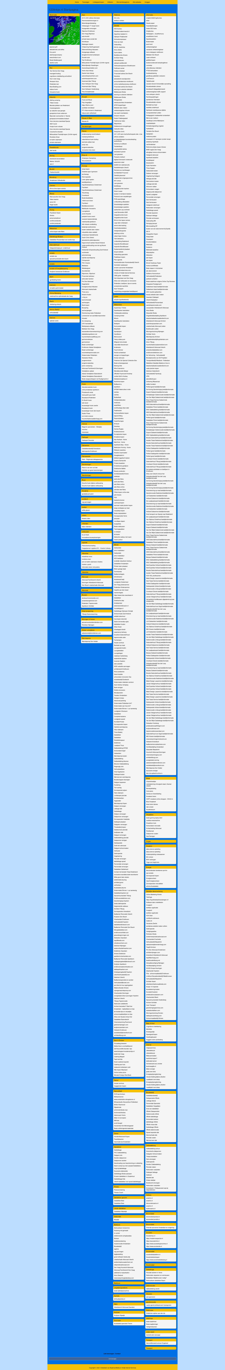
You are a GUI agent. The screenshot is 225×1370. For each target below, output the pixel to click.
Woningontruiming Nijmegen (155, 331)
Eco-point (53, 52)
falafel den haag (119, 1054)
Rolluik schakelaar (120, 353)
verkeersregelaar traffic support (155, 92)
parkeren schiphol (151, 279)
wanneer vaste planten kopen (123, 505)
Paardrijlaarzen (119, 1139)
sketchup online (119, 233)
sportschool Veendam (153, 100)
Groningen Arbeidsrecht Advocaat (92, 582)
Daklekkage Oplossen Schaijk (123, 611)
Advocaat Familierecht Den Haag (124, 1270)
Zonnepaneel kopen (152, 876)
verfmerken (117, 885)
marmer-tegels (118, 593)
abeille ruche (54, 63)
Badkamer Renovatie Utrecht (123, 914)
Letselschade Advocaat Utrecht (124, 1259)
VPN (147, 376)
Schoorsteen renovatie (153, 826)
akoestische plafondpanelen (90, 240)
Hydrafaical (149, 129)
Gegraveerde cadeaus (121, 906)
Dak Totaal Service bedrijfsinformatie (157, 581)
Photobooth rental (87, 392)
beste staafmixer (151, 1321)
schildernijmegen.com (153, 952)
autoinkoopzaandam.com (154, 324)
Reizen (84, 131)
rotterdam (85, 523)
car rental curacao (87, 416)
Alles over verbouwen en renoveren (125, 281)
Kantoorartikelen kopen (121, 413)
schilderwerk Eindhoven (121, 669)
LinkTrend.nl (150, 78)
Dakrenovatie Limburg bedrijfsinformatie (158, 589)
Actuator (84, 318)
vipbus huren (54, 89)
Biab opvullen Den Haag (57, 197)
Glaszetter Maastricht (152, 750)
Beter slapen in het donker (154, 268)
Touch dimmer (118, 350)
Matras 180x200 (55, 161)
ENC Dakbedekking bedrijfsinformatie (158, 410)
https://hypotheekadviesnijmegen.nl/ (157, 900)
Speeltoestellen (151, 39)
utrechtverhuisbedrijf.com (122, 975)
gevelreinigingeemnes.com (154, 1008)
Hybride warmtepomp (120, 727)
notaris (84, 515)
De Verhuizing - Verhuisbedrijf (155, 355)
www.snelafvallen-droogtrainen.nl (124, 1099)
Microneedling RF (151, 226)
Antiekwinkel (118, 603)
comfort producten (55, 221)
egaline (116, 1249)
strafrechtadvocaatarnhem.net (123, 1262)
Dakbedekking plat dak (121, 838)
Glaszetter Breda (151, 313)
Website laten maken (120, 108)
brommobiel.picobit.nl (153, 1219)
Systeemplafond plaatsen (122, 249)
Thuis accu (85, 292)
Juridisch (85, 499)
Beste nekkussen (119, 526)
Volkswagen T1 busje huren (90, 26)
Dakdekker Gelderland (121, 869)
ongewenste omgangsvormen (123, 178)
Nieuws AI (85, 121)
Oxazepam (149, 239)
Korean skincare (119, 358)
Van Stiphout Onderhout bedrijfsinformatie (159, 519)
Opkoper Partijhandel (120, 37)
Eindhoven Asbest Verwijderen (91, 347)
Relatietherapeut (119, 740)
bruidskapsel (150, 160)
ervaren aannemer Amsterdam (123, 268)
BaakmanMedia (115, 1368)
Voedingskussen (151, 1037)
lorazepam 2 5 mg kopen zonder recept (158, 139)
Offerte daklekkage (152, 1117)
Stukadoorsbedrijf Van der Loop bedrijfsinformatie (156, 477)
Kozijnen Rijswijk (119, 1315)
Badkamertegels (119, 574)
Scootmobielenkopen (153, 1257)
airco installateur (119, 550)
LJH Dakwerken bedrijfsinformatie (156, 496)
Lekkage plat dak (151, 184)
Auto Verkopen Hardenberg (90, 89)
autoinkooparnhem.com (89, 78)
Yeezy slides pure (119, 339)
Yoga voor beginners (152, 862)
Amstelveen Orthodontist (57, 180)
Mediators (85, 266)
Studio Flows (86, 413)
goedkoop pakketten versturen (155, 76)
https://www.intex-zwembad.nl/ (123, 595)
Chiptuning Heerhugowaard (90, 47)
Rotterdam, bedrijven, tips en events (125, 283)
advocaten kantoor (87, 279)
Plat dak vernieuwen (152, 218)
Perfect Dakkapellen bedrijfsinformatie (158, 448)
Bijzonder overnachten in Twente (60, 116)
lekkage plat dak (151, 179)
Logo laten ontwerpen (121, 223)
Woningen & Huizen (88, 619)
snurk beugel (118, 1123)
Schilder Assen (151, 981)
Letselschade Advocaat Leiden (155, 326)
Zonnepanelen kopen (120, 724)
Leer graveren (118, 154)
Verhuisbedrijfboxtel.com (121, 983)
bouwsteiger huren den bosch (91, 411)
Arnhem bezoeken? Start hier (123, 1006)
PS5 (115, 497)
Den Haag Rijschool (88, 34)
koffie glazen (86, 510)
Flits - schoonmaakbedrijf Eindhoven (157, 973)
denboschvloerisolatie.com (90, 598)
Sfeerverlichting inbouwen (90, 49)
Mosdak (116, 1220)
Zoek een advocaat (120, 846)
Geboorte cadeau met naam (122, 537)
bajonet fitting (118, 416)
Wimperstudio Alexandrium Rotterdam (126, 1102)
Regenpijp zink (118, 766)
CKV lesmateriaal (87, 324)
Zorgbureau (150, 31)
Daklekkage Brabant (56, 236)
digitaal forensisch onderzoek (123, 160)
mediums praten (151, 136)
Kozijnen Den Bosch (120, 917)
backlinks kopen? (151, 1058)
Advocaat (85, 577)
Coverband (85, 195)
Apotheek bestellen (152, 158)
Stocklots (117, 76)
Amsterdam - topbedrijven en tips (124, 1009)
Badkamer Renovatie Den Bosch (124, 927)
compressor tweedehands (90, 235)
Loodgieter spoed (119, 719)
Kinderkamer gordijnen (121, 466)
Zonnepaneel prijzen (120, 790)
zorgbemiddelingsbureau (154, 18)
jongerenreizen (86, 360)
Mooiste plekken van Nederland (60, 105)
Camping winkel (119, 316)
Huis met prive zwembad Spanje (60, 121)
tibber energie (150, 1069)
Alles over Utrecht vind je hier (155, 474)
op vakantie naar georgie (57, 111)
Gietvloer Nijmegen (120, 946)
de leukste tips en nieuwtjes (122, 1012)
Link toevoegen (109, 1354)
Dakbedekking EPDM (121, 748)
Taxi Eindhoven (87, 60)
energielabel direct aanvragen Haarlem (126, 996)
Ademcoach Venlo (120, 1115)
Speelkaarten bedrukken (121, 310)
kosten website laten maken (90, 230)
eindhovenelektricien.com (154, 353)
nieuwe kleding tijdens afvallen (155, 1077)
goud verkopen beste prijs (122, 1257)
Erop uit (84, 155)
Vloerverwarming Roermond (123, 1022)
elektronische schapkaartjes (122, 1236)
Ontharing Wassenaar (153, 381)
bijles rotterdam (86, 527)
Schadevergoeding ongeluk (154, 126)
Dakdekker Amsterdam (121, 564)
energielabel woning (152, 760)
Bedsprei (117, 324)
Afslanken (149, 255)
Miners (116, 318)
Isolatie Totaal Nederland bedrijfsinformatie (159, 440)
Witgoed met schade (120, 342)
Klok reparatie (86, 177)
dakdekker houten (119, 624)
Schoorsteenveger (120, 751)
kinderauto (117, 347)
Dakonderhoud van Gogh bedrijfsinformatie (159, 606)
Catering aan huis (119, 1064)
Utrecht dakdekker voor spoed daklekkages (127, 1182)
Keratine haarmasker (120, 453)
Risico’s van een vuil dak (89, 467)
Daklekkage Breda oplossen (123, 1174)
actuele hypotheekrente (121, 300)
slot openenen (150, 1297)
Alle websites (137, 2)
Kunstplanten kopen (120, 434)
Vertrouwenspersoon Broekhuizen (124, 66)
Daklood (149, 1175)
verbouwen (85, 532)
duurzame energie (152, 771)
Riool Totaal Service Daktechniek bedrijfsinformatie (156, 401)
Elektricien (117, 743)
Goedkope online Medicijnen (155, 121)
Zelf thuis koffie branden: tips (123, 1049)
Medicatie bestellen (152, 250)
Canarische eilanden (56, 132)
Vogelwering (118, 856)
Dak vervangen (151, 1159)
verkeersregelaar (151, 47)
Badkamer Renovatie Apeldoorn (124, 959)
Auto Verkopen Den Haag (90, 84)
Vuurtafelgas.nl (118, 608)
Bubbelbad (117, 397)
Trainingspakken (119, 529)
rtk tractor (117, 534)
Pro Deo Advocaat (87, 281)
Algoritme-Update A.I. (120, 34)
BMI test (116, 1120)
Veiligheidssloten (151, 1327)
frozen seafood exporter (121, 1062)
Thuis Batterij (118, 732)
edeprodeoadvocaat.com (122, 1265)
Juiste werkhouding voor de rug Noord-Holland (94, 246)
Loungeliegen (118, 653)
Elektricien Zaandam (120, 951)
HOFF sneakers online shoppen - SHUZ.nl (159, 799)
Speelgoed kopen (151, 1034)
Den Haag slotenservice (121, 585)
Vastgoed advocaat (152, 155)
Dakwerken (85, 445)
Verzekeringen (86, 126)
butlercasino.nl (150, 1209)
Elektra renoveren (119, 690)
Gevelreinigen (86, 464)
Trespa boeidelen (151, 1156)
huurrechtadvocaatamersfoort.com (156, 345)
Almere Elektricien (120, 954)
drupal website (118, 252)
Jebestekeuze (150, 1050)
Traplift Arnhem (151, 947)
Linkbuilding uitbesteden (121, 202)
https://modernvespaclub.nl (154, 1238)
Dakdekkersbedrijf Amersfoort (91, 449)
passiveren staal (119, 162)
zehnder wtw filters (120, 490)
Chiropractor (86, 260)
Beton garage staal (120, 569)
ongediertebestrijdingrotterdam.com (157, 339)
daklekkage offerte (152, 1122)
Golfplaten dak (118, 832)
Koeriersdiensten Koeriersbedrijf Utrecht (126, 262)
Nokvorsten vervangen (153, 208)
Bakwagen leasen (87, 44)
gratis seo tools (151, 1071)
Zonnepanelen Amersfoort (122, 911)
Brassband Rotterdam (89, 398)
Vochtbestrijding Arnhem (153, 966)
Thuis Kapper (150, 168)
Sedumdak (117, 1216)
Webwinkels (118, 305)
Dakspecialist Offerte (152, 1098)
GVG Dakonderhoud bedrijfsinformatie (158, 404)
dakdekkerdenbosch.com (122, 925)
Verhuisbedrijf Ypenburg (153, 374)
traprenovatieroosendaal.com (155, 731)
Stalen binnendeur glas (121, 622)
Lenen (116, 296)
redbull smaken (151, 384)
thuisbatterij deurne (120, 888)
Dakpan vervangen (120, 806)
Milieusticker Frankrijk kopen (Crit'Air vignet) (63, 134)
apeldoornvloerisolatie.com (122, 956)
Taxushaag (85, 193)
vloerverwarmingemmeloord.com (156, 739)
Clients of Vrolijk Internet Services (124, 273)
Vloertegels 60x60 (119, 629)
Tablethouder (150, 81)
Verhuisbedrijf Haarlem (121, 922)
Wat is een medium (152, 118)
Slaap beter (149, 237)
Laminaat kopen (119, 503)
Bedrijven (117, 1225)
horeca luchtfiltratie (152, 266)
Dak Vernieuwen (151, 200)
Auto (83, 15)
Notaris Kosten (86, 295)
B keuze (116, 424)
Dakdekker (117, 598)
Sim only (117, 18)
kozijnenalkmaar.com (152, 728)
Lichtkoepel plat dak (120, 795)
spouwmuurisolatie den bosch (59, 259)
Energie (148, 867)
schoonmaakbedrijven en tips (123, 1014)
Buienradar (53, 15)
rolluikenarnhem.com (120, 943)
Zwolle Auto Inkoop (88, 73)
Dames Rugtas (118, 429)
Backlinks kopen (119, 381)
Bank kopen (85, 305)
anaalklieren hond (152, 36)
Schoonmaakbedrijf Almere (154, 1018)
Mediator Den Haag (88, 329)
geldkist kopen (150, 60)
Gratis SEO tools (151, 28)
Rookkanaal (150, 831)
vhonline (84, 429)
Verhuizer (117, 851)
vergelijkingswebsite (120, 1288)
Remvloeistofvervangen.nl (90, 20)
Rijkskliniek (117, 1107)
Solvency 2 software (120, 144)
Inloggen (147, 2)
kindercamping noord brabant (91, 134)
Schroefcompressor (120, 39)
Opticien (52, 318)
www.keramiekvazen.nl (121, 606)
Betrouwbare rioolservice (122, 1228)
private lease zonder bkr (89, 39)
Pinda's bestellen (119, 463)
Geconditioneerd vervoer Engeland (157, 1343)
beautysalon (150, 163)
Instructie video (118, 129)
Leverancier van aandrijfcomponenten (93, 316)
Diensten (149, 1294)
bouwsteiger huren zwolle (90, 405)
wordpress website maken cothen (156, 926)
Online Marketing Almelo (154, 894)
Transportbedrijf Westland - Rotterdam (158, 360)
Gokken (148, 1195)
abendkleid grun (151, 379)
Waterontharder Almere (121, 988)
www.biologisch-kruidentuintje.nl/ (124, 1051)
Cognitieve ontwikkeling (153, 1026)
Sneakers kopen (119, 437)
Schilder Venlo (150, 334)
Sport (51, 277)
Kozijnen (117, 1312)
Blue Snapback (151, 802)
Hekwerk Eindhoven (120, 1030)
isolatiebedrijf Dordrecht (121, 680)
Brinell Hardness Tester (153, 263)
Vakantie (52, 97)
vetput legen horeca (120, 236)
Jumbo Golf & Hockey (121, 376)
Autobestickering (151, 73)
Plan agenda (118, 260)
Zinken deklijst (150, 1180)
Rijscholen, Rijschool (88, 273)
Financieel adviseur (88, 276)
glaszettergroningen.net (121, 935)
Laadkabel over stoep (153, 1079)
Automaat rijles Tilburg (89, 81)
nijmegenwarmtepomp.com (122, 990)
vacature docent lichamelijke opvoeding (158, 84)
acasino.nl (149, 1198)
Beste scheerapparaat (121, 363)
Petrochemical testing (88, 546)
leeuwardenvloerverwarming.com (92, 331)
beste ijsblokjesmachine (121, 1291)
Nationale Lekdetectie (121, 1004)
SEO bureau (118, 29)
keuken (84, 507)
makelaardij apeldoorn (89, 222)
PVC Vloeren (86, 263)
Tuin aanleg (117, 788)
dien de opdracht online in (154, 773)
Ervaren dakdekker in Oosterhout (124, 1176)
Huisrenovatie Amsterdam (122, 1244)
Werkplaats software (88, 326)
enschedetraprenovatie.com (90, 353)
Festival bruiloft (54, 172)
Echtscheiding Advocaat (153, 828)
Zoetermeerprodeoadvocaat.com (156, 937)
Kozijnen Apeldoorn (120, 964)
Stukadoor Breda (87, 358)
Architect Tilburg (119, 909)
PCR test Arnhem (119, 1094)
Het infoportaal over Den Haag (123, 278)
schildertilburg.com (120, 1035)
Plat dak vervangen (120, 859)
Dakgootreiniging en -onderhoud (60, 248)
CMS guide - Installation (121, 275)
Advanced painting (120, 701)
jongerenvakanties (87, 147)
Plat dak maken (151, 1167)
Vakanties (85, 553)
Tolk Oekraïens (118, 239)
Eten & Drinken (119, 1040)
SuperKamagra (119, 421)
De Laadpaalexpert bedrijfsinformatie (157, 501)
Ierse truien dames (152, 804)
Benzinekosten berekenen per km (156, 870)
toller (147, 20)
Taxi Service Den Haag (57, 71)
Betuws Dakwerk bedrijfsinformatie (157, 545)
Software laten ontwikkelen (154, 902)
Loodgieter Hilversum (120, 711)
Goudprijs (85, 491)
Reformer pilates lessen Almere (156, 147)
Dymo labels (118, 52)
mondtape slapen (119, 521)
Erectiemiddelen (151, 242)
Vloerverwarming (87, 611)
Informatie (149, 15)
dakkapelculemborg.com (154, 1016)
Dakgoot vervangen (120, 835)
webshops (149, 1318)
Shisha (52, 215)
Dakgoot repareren (120, 782)
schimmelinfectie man (121, 1110)
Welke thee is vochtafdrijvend (123, 1046)
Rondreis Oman (55, 137)
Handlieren (117, 334)
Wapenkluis (117, 124)
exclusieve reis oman (88, 150)
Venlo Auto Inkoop (87, 71)
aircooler (117, 519)
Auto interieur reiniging (121, 685)
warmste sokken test (88, 142)
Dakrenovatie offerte (152, 1114)
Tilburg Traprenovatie (120, 1001)
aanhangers (85, 302)
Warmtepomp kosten (120, 756)
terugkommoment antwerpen (91, 55)
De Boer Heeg (118, 58)
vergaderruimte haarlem (121, 189)
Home (77, 2)
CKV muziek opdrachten (153, 292)
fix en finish (85, 535)
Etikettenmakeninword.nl (121, 31)
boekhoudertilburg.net (153, 960)
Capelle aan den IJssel (121, 590)
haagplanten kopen (120, 1086)
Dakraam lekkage (151, 215)
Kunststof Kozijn (119, 722)
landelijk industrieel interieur (123, 561)
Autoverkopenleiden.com (89, 68)
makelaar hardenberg (120, 656)
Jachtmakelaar (150, 144)
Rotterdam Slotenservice (121, 587)
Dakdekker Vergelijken (153, 1106)
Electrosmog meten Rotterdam (91, 313)
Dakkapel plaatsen (120, 822)
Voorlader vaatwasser (121, 265)
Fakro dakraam (118, 793)
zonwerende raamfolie (121, 286)
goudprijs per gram (88, 494)
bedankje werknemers (89, 227)
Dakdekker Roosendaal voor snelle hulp (62, 240)
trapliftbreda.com (119, 940)
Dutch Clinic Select (88, 237)
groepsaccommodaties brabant (59, 119)
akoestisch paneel (119, 152)
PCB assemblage (119, 199)
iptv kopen (149, 258)
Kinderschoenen (119, 432)
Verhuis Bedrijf (54, 309)
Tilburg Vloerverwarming (89, 614)
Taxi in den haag (55, 79)
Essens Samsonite (120, 461)
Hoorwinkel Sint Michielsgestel (123, 1126)
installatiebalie (150, 123)
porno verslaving (87, 366)
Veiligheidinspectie (120, 231)
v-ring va (84, 297)
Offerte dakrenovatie (152, 1130)
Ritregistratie (118, 100)
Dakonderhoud (54, 245)
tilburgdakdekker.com (120, 930)
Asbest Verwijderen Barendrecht (92, 374)
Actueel (84, 97)
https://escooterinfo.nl (152, 1241)
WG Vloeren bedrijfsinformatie (155, 629)
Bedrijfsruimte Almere (120, 55)
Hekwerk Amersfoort (152, 742)
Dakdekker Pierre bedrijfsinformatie (157, 407)
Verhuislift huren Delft (88, 395)
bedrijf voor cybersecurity (122, 165)
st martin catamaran (56, 140)
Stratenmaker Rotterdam (89, 355)
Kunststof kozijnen (152, 992)
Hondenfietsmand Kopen (122, 1136)
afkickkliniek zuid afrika (57, 49)
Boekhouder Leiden (152, 329)
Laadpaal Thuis (119, 745)
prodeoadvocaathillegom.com (155, 726)
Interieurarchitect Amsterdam (123, 102)
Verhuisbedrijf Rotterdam (154, 276)
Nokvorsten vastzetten (153, 1170)
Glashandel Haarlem (152, 971)
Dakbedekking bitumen (121, 761)
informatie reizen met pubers (91, 567)
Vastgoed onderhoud (152, 205)
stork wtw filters (119, 479)
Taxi (51, 68)
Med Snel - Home (119, 442)
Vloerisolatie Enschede (153, 939)
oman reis (85, 145)
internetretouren (119, 60)
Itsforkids (149, 1029)
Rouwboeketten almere (153, 86)
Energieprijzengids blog (153, 1074)
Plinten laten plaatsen (121, 566)
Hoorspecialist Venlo (120, 516)
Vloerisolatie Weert (152, 997)
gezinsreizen (86, 342)
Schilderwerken (119, 798)
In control (117, 1233)
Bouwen (84, 595)
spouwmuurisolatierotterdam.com (92, 622)
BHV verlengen (151, 860)
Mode (148, 778)
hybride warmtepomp (88, 258)
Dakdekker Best (119, 1201)
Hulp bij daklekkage (120, 1168)
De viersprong (86, 321)
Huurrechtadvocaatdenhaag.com (92, 419)
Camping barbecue (88, 137)
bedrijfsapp (117, 186)
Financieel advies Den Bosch (123, 73)
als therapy (85, 174)
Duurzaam (117, 1320)
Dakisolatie (117, 548)
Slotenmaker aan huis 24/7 (122, 706)
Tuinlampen (117, 640)
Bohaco (116, 1238)
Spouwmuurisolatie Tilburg (122, 896)
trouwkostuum (150, 809)
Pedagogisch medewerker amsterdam (158, 115)
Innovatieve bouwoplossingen (91, 537)
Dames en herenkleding (153, 794)
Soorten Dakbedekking (153, 1164)
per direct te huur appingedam (123, 985)
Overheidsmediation (120, 228)
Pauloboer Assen (55, 213)
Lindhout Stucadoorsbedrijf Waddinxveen (159, 976)
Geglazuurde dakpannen (154, 192)
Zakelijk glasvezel (119, 175)
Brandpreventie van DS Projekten (156, 358)
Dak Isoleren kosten (152, 181)
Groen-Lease (118, 191)
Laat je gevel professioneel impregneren (158, 1305)
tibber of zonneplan (120, 1118)
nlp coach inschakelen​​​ (121, 113)
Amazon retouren (119, 116)
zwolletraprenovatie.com (153, 305)
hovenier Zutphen (119, 661)
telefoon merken (119, 20)
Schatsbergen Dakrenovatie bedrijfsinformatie (160, 395)
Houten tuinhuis (119, 643)
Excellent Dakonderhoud (122, 635)
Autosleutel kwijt (119, 579)
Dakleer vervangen (152, 173)
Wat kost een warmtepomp (122, 777)
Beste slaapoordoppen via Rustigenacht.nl (95, 379)
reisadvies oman (87, 556)
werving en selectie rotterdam (123, 89)
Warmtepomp (86, 638)
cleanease (85, 432)
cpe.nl (52, 164)
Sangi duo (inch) (119, 131)
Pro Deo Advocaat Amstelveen (155, 950)
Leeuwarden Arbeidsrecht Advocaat (157, 308)
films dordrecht (86, 161)
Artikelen (110, 2)
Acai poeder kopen (120, 326)
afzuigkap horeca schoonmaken (156, 152)
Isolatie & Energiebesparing (59, 268)
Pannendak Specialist (153, 1103)
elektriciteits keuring (120, 880)
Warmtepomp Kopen (120, 803)
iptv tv (148, 231)
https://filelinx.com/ (87, 105)
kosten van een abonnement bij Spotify (158, 229)
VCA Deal (149, 916)
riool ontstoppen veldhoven (154, 52)
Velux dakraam (118, 730)
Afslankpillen (150, 252)
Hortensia (117, 403)
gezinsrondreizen (87, 339)
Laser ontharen (151, 57)
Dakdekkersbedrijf (152, 1095)
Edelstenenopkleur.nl (120, 379)
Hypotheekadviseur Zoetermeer (92, 185)
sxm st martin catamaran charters (92, 562)
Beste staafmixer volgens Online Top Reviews (160, 281)
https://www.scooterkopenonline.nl (157, 1244)
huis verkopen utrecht (153, 94)
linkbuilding (117, 44)
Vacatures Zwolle (151, 923)
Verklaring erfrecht (55, 304)
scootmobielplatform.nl (153, 1254)
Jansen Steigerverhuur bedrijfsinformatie (158, 597)
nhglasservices (151, 1048)
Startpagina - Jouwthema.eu (155, 34)
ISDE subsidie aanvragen (122, 666)
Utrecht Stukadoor (152, 300)
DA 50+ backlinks (119, 47)
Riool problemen (119, 672)
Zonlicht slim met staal (153, 1335)
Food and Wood (87, 100)
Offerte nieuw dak (151, 1124)
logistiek (84, 542)
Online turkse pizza (120, 1072)
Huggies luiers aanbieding (154, 1040)
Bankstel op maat (119, 645)
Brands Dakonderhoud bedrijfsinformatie (158, 438)
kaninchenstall (86, 300)
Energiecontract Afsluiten (90, 287)
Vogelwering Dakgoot (153, 176)
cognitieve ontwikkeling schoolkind (60, 76)
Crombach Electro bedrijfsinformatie (157, 459)
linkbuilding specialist (121, 254)
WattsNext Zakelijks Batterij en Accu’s (158, 363)
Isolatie (52, 253)
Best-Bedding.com (55, 87)
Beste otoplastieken (120, 513)
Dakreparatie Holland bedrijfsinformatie (158, 586)
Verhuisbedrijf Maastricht (154, 942)
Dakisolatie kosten (152, 171)
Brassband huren (87, 408)
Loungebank (86, 211)
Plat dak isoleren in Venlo (154, 1273)
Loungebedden (119, 651)
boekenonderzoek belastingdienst (156, 63)
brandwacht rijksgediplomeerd (155, 89)
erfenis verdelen (119, 137)
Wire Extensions (119, 368)
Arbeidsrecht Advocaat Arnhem (156, 321)
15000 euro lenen (87, 201)
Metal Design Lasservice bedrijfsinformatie (159, 578)
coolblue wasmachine (153, 820)
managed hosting (55, 73)
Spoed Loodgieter (151, 194)
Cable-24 (149, 921)
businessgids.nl (151, 1066)
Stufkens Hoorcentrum (153, 273)
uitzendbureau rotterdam (153, 68)
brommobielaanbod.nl (153, 1217)
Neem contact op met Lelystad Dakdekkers (127, 1166)
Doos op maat (118, 42)
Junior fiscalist (86, 214)
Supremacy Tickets (120, 308)
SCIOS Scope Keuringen (154, 968)
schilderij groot (118, 882)
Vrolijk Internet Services (128, 1368)
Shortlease (85, 42)
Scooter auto (86, 57)
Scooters (149, 1232)
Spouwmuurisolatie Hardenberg (156, 1000)
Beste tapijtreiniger (152, 1324)
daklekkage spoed (120, 861)
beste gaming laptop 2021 (154, 818)
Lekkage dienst (151, 1101)
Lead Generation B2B (121, 212)
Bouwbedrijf (117, 1246)
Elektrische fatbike (120, 468)
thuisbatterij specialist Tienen (123, 1323)
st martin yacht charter (56, 288)
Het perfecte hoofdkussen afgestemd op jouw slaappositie (160, 600)
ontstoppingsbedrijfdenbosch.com (124, 961)
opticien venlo (54, 321)
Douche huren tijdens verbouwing (92, 483)
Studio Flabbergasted (121, 118)
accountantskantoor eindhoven (123, 81)
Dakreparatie (86, 456)
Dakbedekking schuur (153, 1149)
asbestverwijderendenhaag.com (156, 944)
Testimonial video (119, 121)
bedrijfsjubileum (87, 182)
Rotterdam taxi (54, 84)
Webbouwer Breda (120, 92)
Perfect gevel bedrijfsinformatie (155, 387)
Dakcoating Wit (151, 221)
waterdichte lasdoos (120, 658)
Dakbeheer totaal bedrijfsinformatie (157, 287)
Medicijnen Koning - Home (122, 447)
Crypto (148, 841)
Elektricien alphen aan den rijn (155, 1313)
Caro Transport (151, 1005)
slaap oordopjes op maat (121, 508)
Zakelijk (116, 26)
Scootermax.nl (150, 1236)
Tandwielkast (118, 146)
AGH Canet (53, 124)
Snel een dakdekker (152, 1109)
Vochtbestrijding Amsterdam (155, 747)
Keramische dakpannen (153, 1151)
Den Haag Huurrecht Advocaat (123, 1267)
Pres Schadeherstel (88, 92)
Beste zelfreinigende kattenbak (123, 1128)
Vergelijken (149, 814)
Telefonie (117, 15)
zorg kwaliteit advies (120, 149)
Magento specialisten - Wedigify (92, 427)
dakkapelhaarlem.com (121, 969)
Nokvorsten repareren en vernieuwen (157, 1275)
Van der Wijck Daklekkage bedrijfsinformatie (160, 604)
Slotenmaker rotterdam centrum (124, 682)
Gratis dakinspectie (120, 903)
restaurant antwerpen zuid (122, 1067)
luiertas (116, 392)
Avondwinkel (86, 271)
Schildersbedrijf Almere (121, 474)
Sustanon (149, 247)
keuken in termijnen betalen (122, 194)
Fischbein (85, 187)
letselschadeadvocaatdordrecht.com (157, 318)
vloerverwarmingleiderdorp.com (124, 1278)
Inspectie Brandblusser (121, 244)
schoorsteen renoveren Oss (122, 677)
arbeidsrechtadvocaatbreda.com (156, 984)
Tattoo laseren (54, 199)
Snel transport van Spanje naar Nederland (159, 514)
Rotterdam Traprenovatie (89, 603)
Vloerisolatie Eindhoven (121, 919)
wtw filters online (119, 484)
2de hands (53, 150)
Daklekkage (118, 811)
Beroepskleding (151, 788)
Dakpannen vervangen (121, 817)
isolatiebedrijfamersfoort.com (123, 1033)
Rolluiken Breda (151, 934)
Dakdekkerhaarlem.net (121, 893)
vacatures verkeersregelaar (154, 49)
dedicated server (151, 1061)
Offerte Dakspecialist (152, 1111)
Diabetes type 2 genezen (89, 172)
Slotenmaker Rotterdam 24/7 (123, 703)
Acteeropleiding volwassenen (155, 854)
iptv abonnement (151, 271)
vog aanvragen (86, 502)
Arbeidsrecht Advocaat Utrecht (155, 347)
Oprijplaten (149, 134)
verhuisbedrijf (54, 313)
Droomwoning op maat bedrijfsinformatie (158, 490)
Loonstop (149, 65)
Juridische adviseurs (152, 918)
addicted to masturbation (121, 1273)
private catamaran (55, 142)
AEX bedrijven (118, 558)
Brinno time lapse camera (58, 188)
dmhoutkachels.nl (119, 1299)
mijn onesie (149, 807)
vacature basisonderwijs (89, 219)
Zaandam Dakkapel (152, 297)
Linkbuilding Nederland (121, 241)
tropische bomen (119, 500)
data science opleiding (153, 849)
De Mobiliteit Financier (121, 173)
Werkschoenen (118, 1097)
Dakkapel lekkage (152, 1172)
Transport (149, 1340)
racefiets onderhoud (152, 107)
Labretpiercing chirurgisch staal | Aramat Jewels (158, 785)
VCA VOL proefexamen (153, 576)
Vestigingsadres (151, 931)
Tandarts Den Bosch (152, 131)
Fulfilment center (119, 68)
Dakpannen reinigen (120, 840)
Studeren (149, 846)
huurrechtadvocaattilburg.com (91, 337)
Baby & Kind (150, 1023)
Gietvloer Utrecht (119, 977)
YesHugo (149, 897)
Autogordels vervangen (89, 28)
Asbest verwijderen (88, 630)
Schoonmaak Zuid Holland (122, 614)
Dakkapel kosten (119, 774)
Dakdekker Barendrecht (121, 1019)
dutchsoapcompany (56, 55)
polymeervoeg (86, 255)
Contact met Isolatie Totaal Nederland (126, 872)
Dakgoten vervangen (120, 824)
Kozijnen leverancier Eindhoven (60, 272)
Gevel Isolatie (118, 674)
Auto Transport (118, 289)
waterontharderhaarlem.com (123, 948)
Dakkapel (85, 437)
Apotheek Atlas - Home (121, 445)
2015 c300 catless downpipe (91, 18)
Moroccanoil (118, 337)
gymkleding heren (55, 280)
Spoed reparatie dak (152, 1132)
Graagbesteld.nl (119, 455)
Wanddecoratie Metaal (121, 371)
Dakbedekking (118, 759)
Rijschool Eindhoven (88, 31)
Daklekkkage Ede (119, 1179)
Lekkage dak (118, 809)
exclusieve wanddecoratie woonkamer (126, 874)
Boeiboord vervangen (153, 1183)
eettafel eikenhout (119, 616)
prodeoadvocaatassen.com (154, 995)
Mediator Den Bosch (152, 55)
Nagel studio (54, 205)
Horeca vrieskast (119, 71)
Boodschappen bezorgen (122, 780)
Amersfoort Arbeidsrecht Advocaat (157, 955)
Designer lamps (119, 698)
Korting (52, 155)
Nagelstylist (85, 284)
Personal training (119, 1190)
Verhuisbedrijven (119, 769)
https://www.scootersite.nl (154, 1246)
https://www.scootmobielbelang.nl (156, 1260)
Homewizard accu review (154, 1064)
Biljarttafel (117, 329)
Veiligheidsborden (119, 400)
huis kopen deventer (120, 619)
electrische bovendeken (57, 159)
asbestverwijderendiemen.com (91, 633)
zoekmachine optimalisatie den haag (61, 296)
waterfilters (117, 405)
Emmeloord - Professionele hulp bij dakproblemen (157, 1189)
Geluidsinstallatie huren (89, 387)
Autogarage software (88, 52)
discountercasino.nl (152, 1203)
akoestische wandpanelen (122, 79)
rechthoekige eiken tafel (121, 408)
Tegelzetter (117, 801)
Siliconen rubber (151, 187)
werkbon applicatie (152, 908)
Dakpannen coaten (152, 834)
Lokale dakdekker (120, 1208)
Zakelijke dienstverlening (154, 891)
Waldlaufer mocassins (89, 208)
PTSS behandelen (152, 71)
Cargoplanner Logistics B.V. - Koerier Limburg (96, 548)
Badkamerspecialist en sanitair (123, 980)
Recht (52, 301)
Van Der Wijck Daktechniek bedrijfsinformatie (160, 397)
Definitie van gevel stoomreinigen (92, 470)
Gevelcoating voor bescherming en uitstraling (128, 1163)
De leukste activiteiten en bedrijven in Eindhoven (157, 470)
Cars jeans (149, 791)
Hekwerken (117, 753)
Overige (84, 166)
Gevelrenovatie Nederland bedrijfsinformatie (160, 493)
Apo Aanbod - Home (120, 439)
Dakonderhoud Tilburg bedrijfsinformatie (158, 461)
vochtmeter (85, 252)
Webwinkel (53, 228)
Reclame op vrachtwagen (122, 170)
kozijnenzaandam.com (121, 1027)
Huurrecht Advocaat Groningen (156, 752)
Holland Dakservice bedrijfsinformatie (158, 498)
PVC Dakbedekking (120, 1153)
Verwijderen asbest (88, 371)
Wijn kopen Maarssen (121, 1070)
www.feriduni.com (55, 57)
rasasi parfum (118, 540)
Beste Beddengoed (56, 60)
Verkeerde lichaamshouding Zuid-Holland (95, 250)
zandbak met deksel (88, 108)
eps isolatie (149, 873)
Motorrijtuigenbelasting (89, 23)
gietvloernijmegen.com (121, 1025)
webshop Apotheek (152, 142)
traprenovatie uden (120, 637)
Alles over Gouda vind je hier (123, 1017)
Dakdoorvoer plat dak (120, 830)
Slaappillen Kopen (152, 234)
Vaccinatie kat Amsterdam (122, 1142)
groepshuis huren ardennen (58, 113)
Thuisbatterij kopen (120, 827)
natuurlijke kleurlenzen (121, 345)
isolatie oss (53, 256)
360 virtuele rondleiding (89, 224)
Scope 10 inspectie (152, 987)
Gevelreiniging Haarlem (121, 901)
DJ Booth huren (87, 400)
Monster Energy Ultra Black (122, 1075)
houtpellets (117, 524)
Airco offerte (118, 50)
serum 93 (53, 202)
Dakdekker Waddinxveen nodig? (156, 1278)
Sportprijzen (118, 331)
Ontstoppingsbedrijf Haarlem (123, 972)
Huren (84, 384)
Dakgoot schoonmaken (121, 848)
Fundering (117, 785)
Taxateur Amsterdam (120, 695)
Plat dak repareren (152, 213)
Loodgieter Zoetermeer (121, 582)
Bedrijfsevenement (88, 206)
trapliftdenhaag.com (152, 958)
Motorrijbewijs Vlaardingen (90, 65)
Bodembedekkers (87, 198)
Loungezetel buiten (120, 648)
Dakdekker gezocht (120, 1197)
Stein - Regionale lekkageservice (92, 459)
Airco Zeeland (118, 1275)
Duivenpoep (118, 571)
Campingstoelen (55, 108)
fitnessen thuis (54, 81)
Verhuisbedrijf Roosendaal (154, 302)
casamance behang (120, 632)
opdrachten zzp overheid (121, 210)
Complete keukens (120, 716)
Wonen (116, 545)
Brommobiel (150, 1214)
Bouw (84, 480)
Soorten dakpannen (120, 1158)
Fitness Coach (118, 1192)
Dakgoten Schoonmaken (154, 1154)
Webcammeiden (151, 1056)
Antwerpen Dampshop (89, 158)
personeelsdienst (55, 218)
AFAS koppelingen (120, 105)
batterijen (117, 476)
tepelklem (117, 387)
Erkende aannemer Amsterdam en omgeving (160, 1227)
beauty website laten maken (155, 295)
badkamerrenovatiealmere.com (156, 744)
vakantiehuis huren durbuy (90, 139)
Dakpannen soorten (120, 1160)
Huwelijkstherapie (151, 26)
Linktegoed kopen (98, 2)
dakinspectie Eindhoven (89, 451)
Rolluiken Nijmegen (88, 625)
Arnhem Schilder (151, 1002)
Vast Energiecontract (152, 881)
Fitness (116, 1187)
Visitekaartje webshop (121, 313)
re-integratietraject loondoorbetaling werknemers (125, 140)
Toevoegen (85, 2)
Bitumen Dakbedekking (121, 764)
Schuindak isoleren (152, 1119)
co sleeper (117, 532)
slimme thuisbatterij (152, 886)
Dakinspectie (118, 853)
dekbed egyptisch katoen (122, 458)
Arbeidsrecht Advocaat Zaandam (124, 1307)
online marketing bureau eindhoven (125, 84)
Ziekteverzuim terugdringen (122, 126)
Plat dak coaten (151, 1138)
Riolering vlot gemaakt (121, 1230)
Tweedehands (54, 147)
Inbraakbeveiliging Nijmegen (155, 963)
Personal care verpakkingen (123, 196)
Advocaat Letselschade (89, 289)
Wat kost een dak (151, 1140)
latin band (85, 403)
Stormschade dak (151, 1135)
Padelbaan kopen (119, 257)
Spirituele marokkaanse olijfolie (156, 110)
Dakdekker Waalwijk (120, 1211)
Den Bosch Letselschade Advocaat (93, 585)
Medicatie (149, 244)
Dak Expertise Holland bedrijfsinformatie (158, 565)
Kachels (116, 1296)
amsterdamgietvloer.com (89, 601)
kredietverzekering (120, 1241)
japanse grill (53, 47)
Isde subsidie (118, 664)
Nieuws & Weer (87, 118)
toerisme (52, 285)
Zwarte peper (150, 23)
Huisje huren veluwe (56, 126)
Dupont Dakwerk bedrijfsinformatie (157, 392)
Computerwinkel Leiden (153, 113)
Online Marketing (55, 293)
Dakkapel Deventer (88, 440)
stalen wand (150, 1332)
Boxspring (85, 308)
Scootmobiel (150, 1251)
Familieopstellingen (152, 97)
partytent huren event (88, 216)
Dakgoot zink (118, 1155)
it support (149, 905)
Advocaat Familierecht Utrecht (91, 580)
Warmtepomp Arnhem (153, 337)
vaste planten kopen (152, 368)
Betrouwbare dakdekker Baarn (155, 1280)
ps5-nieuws (117, 495)
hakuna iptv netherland (89, 113)
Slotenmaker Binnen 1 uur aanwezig (125, 708)
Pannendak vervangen (121, 864)
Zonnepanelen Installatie (122, 819)
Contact (117, 1354)
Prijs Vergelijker (87, 102)
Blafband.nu (118, 384)
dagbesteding (118, 1254)
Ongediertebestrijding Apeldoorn (156, 316)
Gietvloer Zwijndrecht (152, 371)
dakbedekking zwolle (152, 1289)
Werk (116, 1304)
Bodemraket (150, 42)
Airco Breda (150, 310)
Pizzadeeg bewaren (120, 1043)
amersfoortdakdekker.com (154, 350)
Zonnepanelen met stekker (154, 884)
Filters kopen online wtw (121, 492)
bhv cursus (117, 181)
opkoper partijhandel (120, 63)
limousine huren (55, 92)
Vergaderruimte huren (121, 215)
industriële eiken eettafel (89, 232)
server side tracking (120, 225)
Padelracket (118, 410)
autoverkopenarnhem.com (90, 76)
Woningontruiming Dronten (154, 1013)
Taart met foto (118, 1059)
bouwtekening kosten (153, 989)
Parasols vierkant (119, 157)
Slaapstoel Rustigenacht (154, 284)
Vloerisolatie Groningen (121, 993)
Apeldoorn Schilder (88, 606)
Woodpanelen (118, 693)
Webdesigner (86, 268)
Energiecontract (151, 878)
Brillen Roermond (119, 1105)
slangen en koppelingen (121, 355)
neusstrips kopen (119, 511)
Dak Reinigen (150, 836)
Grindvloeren (118, 577)
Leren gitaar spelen (88, 179)
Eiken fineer (118, 627)
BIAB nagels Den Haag (153, 150)
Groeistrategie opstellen (121, 204)
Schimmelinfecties (120, 1113)
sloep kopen (86, 169)
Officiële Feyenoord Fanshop (123, 374)
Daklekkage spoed (152, 210)
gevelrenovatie (151, 1302)
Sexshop (117, 426)
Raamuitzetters (118, 418)
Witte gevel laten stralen (121, 877)
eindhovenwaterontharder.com (123, 967)
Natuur (116, 1080)
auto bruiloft (85, 36)
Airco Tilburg (150, 342)
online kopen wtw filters (57, 231)
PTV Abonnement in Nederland (92, 110)
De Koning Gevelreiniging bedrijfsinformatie (159, 389)
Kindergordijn (150, 1032)
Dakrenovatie (150, 1285)
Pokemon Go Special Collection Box (125, 360)
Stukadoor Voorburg (152, 723)
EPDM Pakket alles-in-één (122, 389)
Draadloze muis (151, 823)
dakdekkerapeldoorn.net (89, 334)
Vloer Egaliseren (119, 772)
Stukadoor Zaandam (120, 938)
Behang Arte (118, 366)
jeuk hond (149, 44)
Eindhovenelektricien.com (122, 898)
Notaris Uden (86, 518)
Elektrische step (119, 600)
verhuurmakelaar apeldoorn (90, 390)
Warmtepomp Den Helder (90, 641)
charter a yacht (86, 564)
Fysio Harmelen (151, 165)
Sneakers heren (151, 796)
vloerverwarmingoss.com (154, 755)
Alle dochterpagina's (123, 2)
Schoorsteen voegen (152, 189)
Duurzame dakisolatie (121, 1171)
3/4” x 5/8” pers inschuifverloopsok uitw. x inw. (128, 134)
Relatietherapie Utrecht (121, 167)
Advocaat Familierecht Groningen (92, 368)
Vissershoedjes (151, 781)
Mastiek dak (150, 1178)
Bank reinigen (118, 687)
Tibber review (54, 103)
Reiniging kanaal (151, 223)
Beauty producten (119, 471)
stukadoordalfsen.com (153, 1010)
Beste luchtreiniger (88, 345)
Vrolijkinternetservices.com (122, 270)
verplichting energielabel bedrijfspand (125, 291)
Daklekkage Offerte (152, 1127)
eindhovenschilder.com (121, 932)
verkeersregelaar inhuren (122, 110)
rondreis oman (86, 559)
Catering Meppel (119, 1057)
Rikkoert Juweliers (120, 450)
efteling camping (55, 100)
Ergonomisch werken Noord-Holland (93, 243)
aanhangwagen (87, 310)
